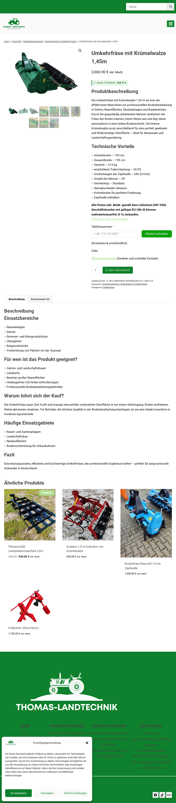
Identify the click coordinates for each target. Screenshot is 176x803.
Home (25, 733)
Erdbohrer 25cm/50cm (23, 628)
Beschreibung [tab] (17, 299)
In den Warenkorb (118, 270)
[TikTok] (162, 795)
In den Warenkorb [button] (20, 566)
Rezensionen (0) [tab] (40, 299)
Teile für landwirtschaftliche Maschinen (109, 741)
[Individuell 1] (169, 795)
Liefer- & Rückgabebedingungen (151, 762)
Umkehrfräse (108, 287)
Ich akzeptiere (18, 793)
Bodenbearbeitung (110, 284)
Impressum (151, 733)
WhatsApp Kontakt (103, 258)
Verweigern (47, 793)
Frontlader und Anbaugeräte (67, 733)
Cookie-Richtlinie (151, 768)
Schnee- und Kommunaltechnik (109, 733)
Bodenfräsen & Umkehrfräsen (133, 284)
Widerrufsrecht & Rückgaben (110, 219)
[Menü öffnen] (170, 23)
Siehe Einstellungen (75, 793)
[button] (87, 743)
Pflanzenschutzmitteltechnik (109, 750)
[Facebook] (155, 795)
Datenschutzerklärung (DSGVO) (151, 739)
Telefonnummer (101, 226)
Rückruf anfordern (157, 233)
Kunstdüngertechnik (109, 756)
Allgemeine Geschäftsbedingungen (151, 747)
